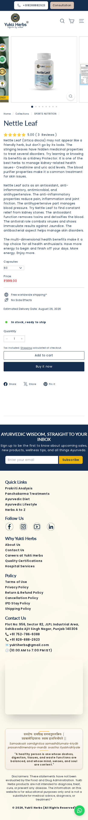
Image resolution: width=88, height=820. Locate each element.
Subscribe (70, 460)
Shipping (26, 347)
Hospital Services (20, 566)
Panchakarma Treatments (27, 494)
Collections (23, 113)
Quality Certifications (23, 561)
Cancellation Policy (21, 598)
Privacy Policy (16, 587)
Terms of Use (16, 582)
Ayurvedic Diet (17, 499)
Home (8, 113)
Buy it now (44, 366)
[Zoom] (71, 96)
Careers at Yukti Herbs (24, 555)
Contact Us (14, 550)
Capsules (11, 262)
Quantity (10, 331)
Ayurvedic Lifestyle (21, 504)
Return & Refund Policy (24, 592)
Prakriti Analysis (18, 488)
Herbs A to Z (15, 510)
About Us (13, 545)
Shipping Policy (18, 609)
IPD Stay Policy (17, 603)
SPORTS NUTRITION (45, 113)
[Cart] (71, 20)
